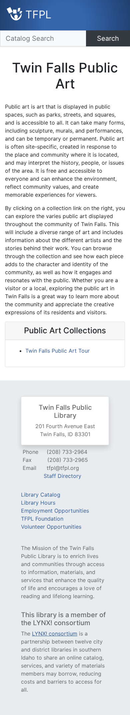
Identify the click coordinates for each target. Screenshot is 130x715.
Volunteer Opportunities (51, 526)
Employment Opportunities (55, 510)
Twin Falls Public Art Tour (57, 350)
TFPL (36, 14)
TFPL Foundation (42, 518)
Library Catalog (40, 494)
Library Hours (38, 502)
